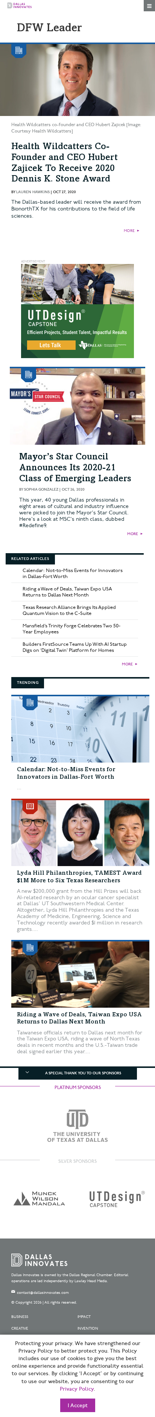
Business (19, 1317)
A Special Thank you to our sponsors (83, 1073)
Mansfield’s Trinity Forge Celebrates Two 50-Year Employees (71, 629)
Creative (19, 1328)
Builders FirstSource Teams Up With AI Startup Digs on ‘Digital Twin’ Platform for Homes (75, 647)
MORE (129, 231)
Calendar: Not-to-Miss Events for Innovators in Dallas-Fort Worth (73, 573)
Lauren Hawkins (33, 192)
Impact (84, 1317)
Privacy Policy (77, 1389)
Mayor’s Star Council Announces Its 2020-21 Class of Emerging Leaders (75, 468)
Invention (88, 1328)
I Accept (78, 1405)
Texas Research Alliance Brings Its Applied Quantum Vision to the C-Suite (69, 610)
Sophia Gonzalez (41, 489)
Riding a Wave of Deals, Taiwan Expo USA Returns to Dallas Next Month (67, 592)
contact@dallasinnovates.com (43, 1292)
